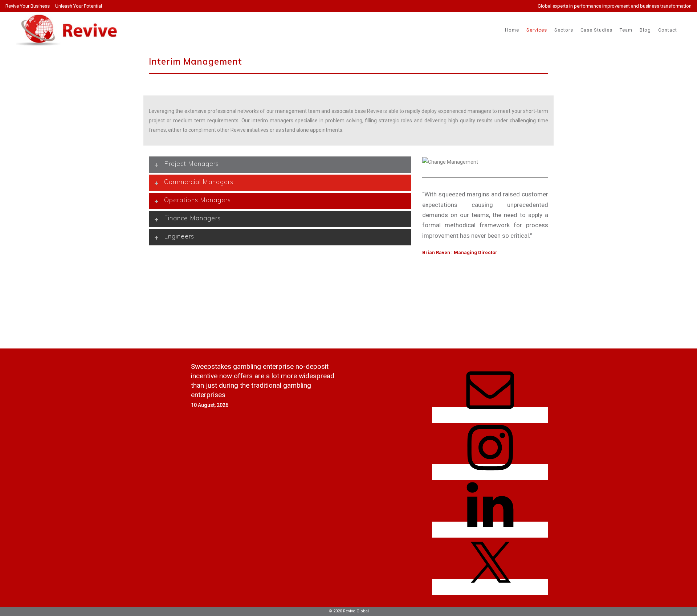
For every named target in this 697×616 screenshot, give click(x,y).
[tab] (280, 164)
